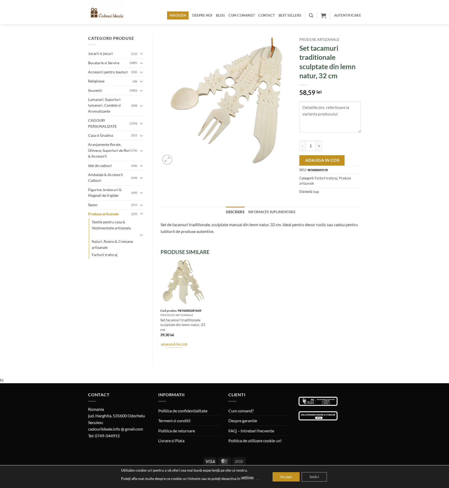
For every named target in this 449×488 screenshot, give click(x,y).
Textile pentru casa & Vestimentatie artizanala (111, 225)
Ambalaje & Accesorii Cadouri (105, 177)
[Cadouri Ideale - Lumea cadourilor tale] (109, 13)
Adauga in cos (322, 160)
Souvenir (95, 90)
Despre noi (202, 15)
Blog (220, 15)
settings (247, 477)
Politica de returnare (176, 430)
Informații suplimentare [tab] (271, 212)
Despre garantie (242, 420)
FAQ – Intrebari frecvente (251, 430)
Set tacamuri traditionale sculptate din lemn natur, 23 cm (182, 325)
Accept (286, 476)
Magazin (178, 15)
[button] (311, 15)
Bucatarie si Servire (103, 63)
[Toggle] (141, 53)
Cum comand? (241, 15)
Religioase (96, 81)
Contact (266, 15)
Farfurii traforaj (104, 254)
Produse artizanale (103, 214)
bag (316, 192)
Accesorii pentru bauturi (108, 72)
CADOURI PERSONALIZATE (102, 123)
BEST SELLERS (290, 15)
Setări (314, 476)
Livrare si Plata (171, 440)
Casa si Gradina (100, 135)
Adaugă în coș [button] (174, 344)
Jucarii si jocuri (100, 53)
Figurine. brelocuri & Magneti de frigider (105, 192)
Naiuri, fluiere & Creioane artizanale (112, 244)
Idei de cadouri (100, 165)
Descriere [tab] (235, 212)
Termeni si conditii (174, 420)
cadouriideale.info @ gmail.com (115, 428)
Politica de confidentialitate (182, 410)
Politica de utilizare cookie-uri (254, 440)
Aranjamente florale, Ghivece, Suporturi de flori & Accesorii (109, 150)
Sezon (92, 205)
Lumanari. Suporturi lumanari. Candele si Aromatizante (104, 105)
